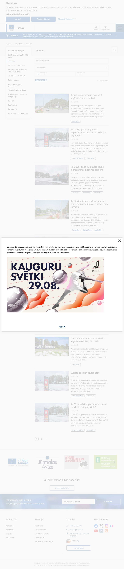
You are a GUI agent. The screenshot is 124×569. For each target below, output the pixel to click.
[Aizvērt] (119, 241)
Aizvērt (62, 327)
